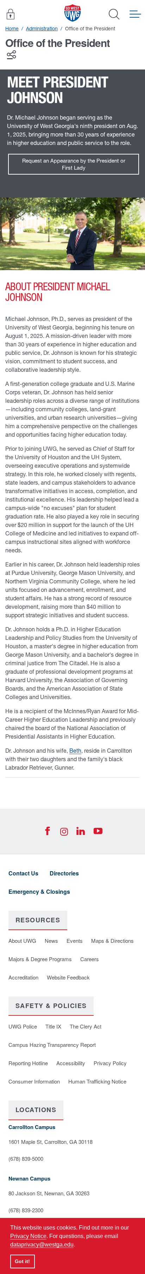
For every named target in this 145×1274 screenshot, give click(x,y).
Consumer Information (34, 1081)
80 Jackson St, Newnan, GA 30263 (48, 1193)
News (51, 940)
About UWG (22, 940)
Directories (64, 873)
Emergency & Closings (39, 891)
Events (75, 940)
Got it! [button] (22, 1261)
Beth (75, 750)
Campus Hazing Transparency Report (52, 1044)
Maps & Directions (112, 940)
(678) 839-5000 (25, 1158)
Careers (89, 959)
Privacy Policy (110, 1063)
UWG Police (22, 1026)
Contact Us (23, 873)
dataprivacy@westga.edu (42, 1245)
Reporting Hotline (28, 1063)
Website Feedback (68, 977)
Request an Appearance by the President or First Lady (73, 164)
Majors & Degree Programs (40, 959)
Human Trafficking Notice (97, 1081)
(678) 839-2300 (25, 1210)
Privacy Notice (28, 1236)
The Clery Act (85, 1026)
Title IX (53, 1026)
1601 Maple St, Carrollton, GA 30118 (50, 1141)
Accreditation (23, 977)
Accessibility (70, 1063)
